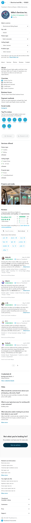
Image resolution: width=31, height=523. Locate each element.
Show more (4, 475)
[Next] (18, 365)
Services (9, 62)
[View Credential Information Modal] (10, 374)
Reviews (21, 62)
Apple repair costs (5, 472)
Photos (15, 62)
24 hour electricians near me (8, 490)
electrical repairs (12, 7)
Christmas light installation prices (9, 467)
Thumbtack (4, 7)
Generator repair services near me (9, 481)
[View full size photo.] (10, 195)
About (3, 62)
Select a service (5, 23)
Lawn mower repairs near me (8, 488)
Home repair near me (6, 486)
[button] (5, 15)
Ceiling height (5, 42)
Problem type (5, 48)
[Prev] (13, 365)
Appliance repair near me (7, 483)
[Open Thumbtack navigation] (3, 2)
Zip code (3, 29)
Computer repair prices (7, 465)
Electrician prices (5, 463)
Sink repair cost (5, 470)
